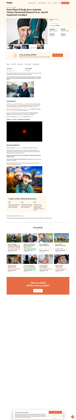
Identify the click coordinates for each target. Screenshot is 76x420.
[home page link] (9, 3)
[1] (10, 47)
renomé (23, 104)
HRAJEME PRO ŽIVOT (11, 70)
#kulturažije (22, 215)
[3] (25, 47)
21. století (27, 109)
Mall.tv (31, 116)
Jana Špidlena (13, 110)
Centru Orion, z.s (18, 147)
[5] (40, 47)
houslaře (8, 110)
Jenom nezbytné (55, 415)
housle (22, 109)
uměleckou (9, 105)
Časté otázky (28, 64)
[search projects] (59, 3)
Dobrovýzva (20, 64)
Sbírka (8, 64)
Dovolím (55, 412)
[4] (32, 47)
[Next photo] (46, 31)
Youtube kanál (19, 116)
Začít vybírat (58, 55)
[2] (17, 47)
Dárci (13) (13, 64)
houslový (12, 104)
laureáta (17, 105)
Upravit (55, 418)
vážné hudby (35, 106)
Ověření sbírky (36, 64)
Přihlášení (55, 2)
